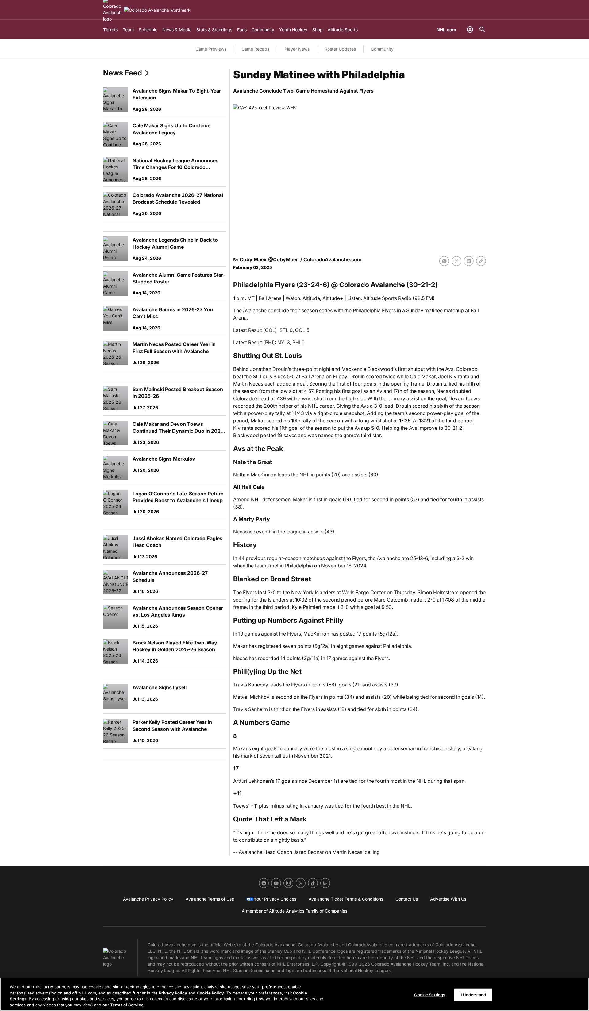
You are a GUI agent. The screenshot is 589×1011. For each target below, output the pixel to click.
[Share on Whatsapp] (444, 261)
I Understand (473, 994)
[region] (294, 994)
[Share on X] (456, 261)
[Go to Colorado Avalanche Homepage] (157, 10)
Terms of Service (127, 1004)
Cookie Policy (210, 992)
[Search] (482, 29)
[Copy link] (481, 261)
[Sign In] (470, 29)
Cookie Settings (429, 994)
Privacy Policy (173, 992)
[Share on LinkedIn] (469, 261)
